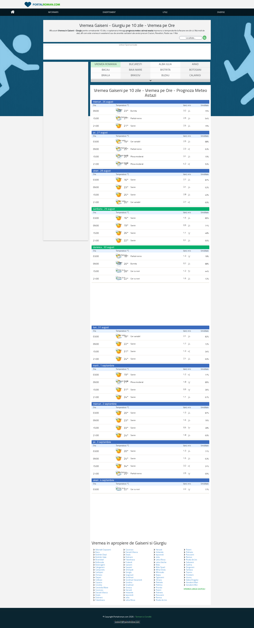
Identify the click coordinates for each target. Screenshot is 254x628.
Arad (195, 64)
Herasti (129, 589)
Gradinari (130, 584)
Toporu (189, 572)
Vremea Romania (106, 64)
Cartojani (99, 572)
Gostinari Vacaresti (134, 579)
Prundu (159, 587)
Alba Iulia (165, 64)
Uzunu (189, 577)
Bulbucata (99, 562)
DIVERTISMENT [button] (109, 12)
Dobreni (99, 597)
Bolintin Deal (101, 554)
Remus (159, 597)
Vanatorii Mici (192, 584)
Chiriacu (98, 574)
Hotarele (129, 592)
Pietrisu (159, 584)
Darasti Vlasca (101, 592)
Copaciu (98, 582)
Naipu (158, 574)
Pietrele (159, 582)
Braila (105, 75)
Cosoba (98, 584)
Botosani (195, 70)
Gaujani (129, 567)
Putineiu (159, 592)
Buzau (165, 75)
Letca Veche (161, 562)
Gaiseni (129, 564)
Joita (127, 597)
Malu (158, 564)
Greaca (129, 587)
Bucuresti (135, 64)
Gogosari (129, 574)
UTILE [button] (165, 12)
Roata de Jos (161, 599)
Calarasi (195, 75)
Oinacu (159, 579)
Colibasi (98, 579)
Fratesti (129, 562)
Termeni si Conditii (143, 616)
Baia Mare (135, 70)
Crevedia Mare (101, 587)
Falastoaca (100, 599)
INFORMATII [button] (53, 12)
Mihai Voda (161, 569)
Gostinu (129, 582)
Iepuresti (129, 594)
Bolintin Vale (100, 557)
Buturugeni (100, 564)
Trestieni (190, 574)
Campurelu (100, 569)
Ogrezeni (160, 577)
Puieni (158, 589)
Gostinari (129, 577)
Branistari (99, 559)
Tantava (189, 569)
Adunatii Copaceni (103, 549)
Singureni (190, 567)
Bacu (97, 552)
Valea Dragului (192, 579)
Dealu (97, 594)
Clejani (98, 577)
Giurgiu (129, 572)
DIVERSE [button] (221, 12)
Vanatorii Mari (192, 582)
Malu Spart (160, 567)
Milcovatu (160, 572)
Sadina (189, 564)
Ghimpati (129, 569)
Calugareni (100, 567)
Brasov (135, 75)
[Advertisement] (57, 52)
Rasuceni (160, 594)
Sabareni (190, 562)
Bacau (106, 70)
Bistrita (165, 70)
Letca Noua (130, 599)
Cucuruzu (99, 589)
